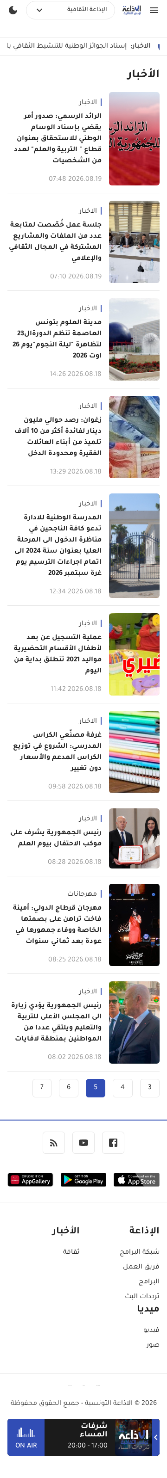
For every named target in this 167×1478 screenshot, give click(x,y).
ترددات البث (142, 1297)
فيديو (151, 1331)
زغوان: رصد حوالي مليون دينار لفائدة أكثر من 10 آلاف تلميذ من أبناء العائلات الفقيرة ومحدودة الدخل (58, 437)
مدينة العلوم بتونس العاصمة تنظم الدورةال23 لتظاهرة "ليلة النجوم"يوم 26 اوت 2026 (57, 340)
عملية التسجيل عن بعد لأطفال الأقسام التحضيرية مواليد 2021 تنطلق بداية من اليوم (58, 654)
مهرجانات (82, 895)
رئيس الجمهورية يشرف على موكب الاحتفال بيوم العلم (56, 839)
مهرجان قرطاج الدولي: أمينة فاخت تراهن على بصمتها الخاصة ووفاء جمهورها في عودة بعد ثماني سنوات (57, 925)
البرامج (149, 1282)
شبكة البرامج (140, 1252)
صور (153, 1345)
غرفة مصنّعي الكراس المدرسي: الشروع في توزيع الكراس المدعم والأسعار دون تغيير (57, 752)
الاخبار (88, 103)
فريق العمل (141, 1267)
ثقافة (71, 1252)
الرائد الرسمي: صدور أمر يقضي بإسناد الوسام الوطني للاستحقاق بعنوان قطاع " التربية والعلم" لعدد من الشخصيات (58, 139)
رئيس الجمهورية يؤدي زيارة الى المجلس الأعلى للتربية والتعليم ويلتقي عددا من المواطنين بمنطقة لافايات (56, 1023)
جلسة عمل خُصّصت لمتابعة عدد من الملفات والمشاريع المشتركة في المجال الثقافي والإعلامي (55, 242)
